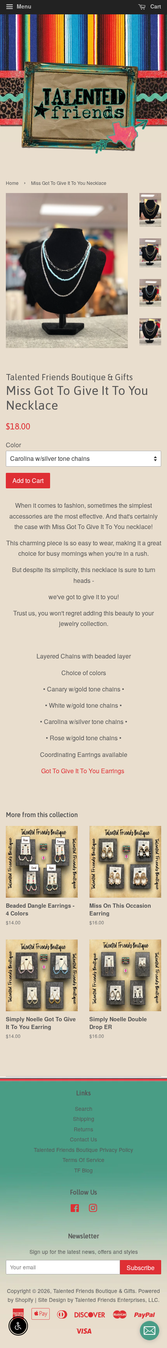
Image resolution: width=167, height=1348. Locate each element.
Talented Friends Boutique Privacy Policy (83, 1149)
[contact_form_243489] (149, 1330)
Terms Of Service (83, 1160)
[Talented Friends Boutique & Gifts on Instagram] (93, 1209)
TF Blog (83, 1170)
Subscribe (141, 1267)
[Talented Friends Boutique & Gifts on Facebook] (74, 1209)
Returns (83, 1129)
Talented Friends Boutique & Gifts (94, 1291)
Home (12, 182)
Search (83, 1108)
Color (13, 444)
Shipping (83, 1118)
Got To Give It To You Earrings (82, 770)
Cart (155, 6)
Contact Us (83, 1139)
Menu (23, 6)
